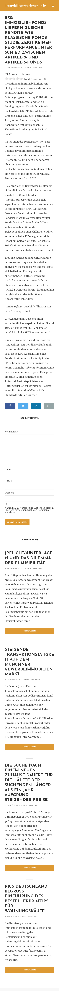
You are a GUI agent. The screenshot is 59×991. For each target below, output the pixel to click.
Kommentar (11, 432)
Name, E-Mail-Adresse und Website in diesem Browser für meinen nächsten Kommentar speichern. (29, 510)
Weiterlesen (29, 631)
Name (8, 469)
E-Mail (8, 481)
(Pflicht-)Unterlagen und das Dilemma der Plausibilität (28, 558)
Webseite (9, 493)
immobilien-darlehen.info (25, 5)
